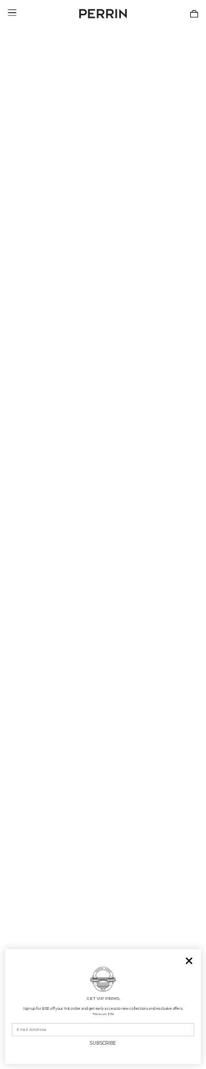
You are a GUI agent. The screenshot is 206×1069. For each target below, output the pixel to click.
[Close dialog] (189, 961)
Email (18, 1019)
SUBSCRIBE (103, 1043)
